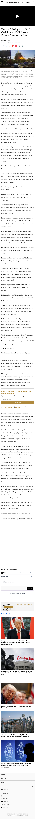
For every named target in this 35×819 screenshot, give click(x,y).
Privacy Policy (18, 407)
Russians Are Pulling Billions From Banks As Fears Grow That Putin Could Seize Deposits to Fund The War (16, 673)
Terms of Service (8, 407)
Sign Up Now (8, 607)
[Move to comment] (22, 46)
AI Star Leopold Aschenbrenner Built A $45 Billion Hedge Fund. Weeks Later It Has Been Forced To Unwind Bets (16, 765)
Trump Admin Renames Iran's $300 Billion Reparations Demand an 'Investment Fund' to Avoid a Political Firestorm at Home (17, 642)
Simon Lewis (6, 40)
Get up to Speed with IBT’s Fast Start (24, 604)
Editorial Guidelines (25, 519)
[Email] (19, 46)
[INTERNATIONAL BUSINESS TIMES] (18, 2)
